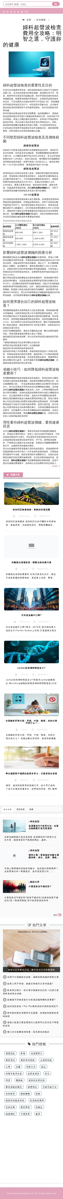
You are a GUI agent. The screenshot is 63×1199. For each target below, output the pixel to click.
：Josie (23, 568)
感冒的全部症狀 (37, 1080)
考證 (8, 1080)
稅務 (38, 1093)
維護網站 (10, 1113)
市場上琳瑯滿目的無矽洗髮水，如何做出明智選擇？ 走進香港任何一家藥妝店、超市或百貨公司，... (31, 870)
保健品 (39, 1107)
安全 (47, 1073)
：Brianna (22, 621)
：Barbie (23, 779)
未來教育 (10, 1093)
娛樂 (31, 809)
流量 (18, 1066)
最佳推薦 (8, 809)
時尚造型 (35, 821)
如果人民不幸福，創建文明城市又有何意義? (28, 983)
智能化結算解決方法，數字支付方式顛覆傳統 (31, 969)
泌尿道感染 (33, 1073)
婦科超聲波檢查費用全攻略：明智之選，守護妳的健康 (32, 35)
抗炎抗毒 (10, 1107)
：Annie (22, 674)
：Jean (23, 729)
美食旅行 (10, 22)
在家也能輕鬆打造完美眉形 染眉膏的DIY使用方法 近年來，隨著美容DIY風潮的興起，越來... (30, 838)
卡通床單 (25, 1113)
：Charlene (22, 516)
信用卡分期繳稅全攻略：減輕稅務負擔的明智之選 (31, 976)
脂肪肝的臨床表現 (15, 1100)
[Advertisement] (31, 1151)
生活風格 (14, 22)
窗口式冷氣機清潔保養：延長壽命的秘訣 (27, 1031)
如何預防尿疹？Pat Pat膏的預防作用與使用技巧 (31, 1006)
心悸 (8, 1066)
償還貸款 (10, 1053)
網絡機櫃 (25, 1093)
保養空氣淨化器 (14, 1073)
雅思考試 (10, 1059)
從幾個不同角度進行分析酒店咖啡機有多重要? (30, 999)
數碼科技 (21, 22)
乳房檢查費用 (37, 1100)
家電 (23, 1053)
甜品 (43, 1066)
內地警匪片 (37, 1053)
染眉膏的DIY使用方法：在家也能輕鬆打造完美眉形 (44, 827)
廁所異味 (25, 1107)
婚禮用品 (32, 1086)
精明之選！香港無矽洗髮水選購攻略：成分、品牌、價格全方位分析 (44, 857)
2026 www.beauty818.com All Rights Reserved (31, 1193)
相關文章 (14, 475)
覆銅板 (19, 1080)
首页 (29, 19)
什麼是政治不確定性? (40, 886)
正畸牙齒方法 (50, 1086)
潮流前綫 (21, 809)
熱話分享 (17, 22)
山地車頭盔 (46, 1059)
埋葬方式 (31, 1066)
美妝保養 (3, 22)
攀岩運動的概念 (14, 1086)
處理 (38, 1113)
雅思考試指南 (28, 1059)
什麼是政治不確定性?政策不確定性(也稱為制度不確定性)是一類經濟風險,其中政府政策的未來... (31, 899)
